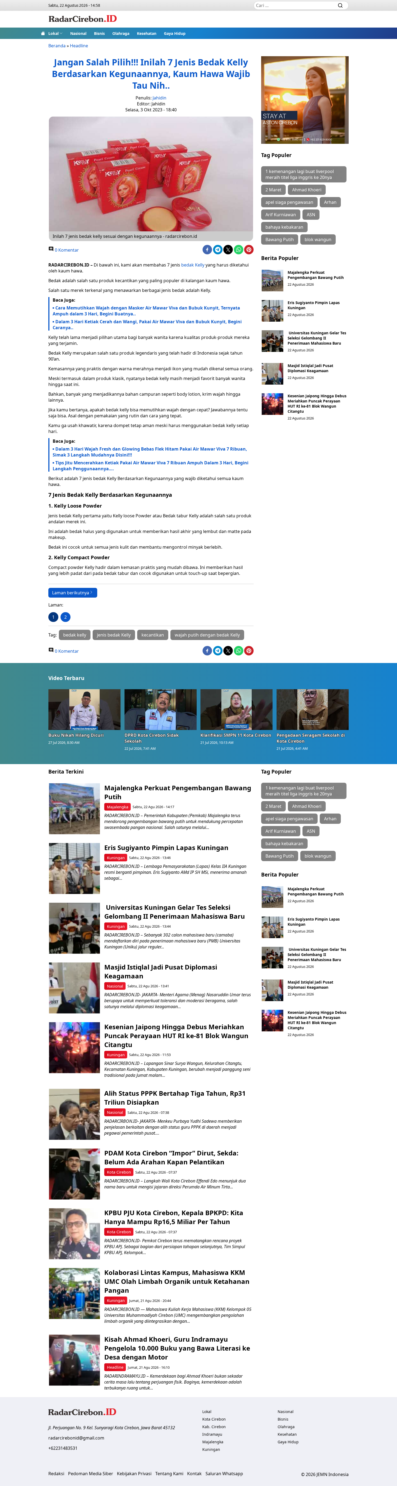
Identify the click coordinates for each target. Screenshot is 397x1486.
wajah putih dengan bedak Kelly (207, 635)
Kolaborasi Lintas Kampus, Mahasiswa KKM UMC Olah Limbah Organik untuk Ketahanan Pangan (177, 1281)
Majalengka (117, 806)
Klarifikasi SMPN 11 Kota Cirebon (235, 735)
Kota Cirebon (119, 1172)
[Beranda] (43, 33)
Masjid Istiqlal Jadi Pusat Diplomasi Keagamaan (310, 368)
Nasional (78, 33)
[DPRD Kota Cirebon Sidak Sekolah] (161, 709)
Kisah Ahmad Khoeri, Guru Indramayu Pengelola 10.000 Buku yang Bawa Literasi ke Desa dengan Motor (177, 1348)
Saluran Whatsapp (224, 1474)
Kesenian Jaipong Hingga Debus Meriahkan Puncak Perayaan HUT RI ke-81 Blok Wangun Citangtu (317, 403)
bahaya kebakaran (284, 227)
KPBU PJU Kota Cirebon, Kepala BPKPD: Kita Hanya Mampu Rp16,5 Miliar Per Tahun (173, 1217)
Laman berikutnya (70, 593)
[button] (55, 33)
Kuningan (116, 857)
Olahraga (120, 33)
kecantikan (153, 635)
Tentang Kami (169, 1474)
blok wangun (318, 239)
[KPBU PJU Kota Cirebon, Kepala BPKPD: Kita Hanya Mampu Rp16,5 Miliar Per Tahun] (74, 1233)
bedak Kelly (192, 265)
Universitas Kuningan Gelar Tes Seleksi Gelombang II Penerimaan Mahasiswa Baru (317, 338)
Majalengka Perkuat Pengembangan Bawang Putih (316, 275)
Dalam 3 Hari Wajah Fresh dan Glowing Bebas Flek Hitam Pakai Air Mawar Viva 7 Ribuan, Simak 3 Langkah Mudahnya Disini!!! (150, 452)
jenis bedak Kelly (114, 635)
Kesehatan (146, 33)
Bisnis (99, 33)
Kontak (194, 1474)
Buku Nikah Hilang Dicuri (76, 735)
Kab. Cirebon (214, 1426)
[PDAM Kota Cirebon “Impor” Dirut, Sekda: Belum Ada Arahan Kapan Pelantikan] (74, 1174)
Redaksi (56, 1474)
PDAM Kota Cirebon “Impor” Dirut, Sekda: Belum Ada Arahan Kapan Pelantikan (171, 1157)
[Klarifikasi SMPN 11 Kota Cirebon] (236, 709)
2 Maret (273, 190)
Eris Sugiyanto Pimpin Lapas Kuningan (166, 847)
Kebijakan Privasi (134, 1474)
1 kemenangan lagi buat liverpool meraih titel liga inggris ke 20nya (299, 174)
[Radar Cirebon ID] (83, 19)
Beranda (57, 46)
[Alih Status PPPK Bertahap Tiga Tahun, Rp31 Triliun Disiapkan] (74, 1114)
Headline (79, 46)
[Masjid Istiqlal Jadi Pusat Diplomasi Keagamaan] (272, 374)
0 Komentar (66, 250)
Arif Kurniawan (280, 215)
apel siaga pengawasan (289, 202)
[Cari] (340, 5)
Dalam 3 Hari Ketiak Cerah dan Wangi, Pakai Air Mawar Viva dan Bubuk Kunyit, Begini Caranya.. (147, 325)
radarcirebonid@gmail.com (76, 1438)
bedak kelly (74, 635)
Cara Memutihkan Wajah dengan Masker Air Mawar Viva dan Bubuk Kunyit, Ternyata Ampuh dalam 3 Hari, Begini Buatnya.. (146, 311)
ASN (311, 215)
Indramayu (212, 1434)
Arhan (330, 202)
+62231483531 (63, 1448)
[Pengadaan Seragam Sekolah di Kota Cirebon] (313, 709)
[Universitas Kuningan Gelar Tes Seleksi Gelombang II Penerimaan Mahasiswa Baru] (272, 341)
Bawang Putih (279, 239)
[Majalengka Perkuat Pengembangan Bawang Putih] (272, 280)
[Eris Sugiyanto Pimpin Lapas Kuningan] (272, 311)
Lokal (53, 33)
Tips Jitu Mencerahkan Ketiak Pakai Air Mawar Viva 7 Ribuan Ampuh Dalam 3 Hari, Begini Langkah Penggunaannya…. (150, 466)
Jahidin (159, 98)
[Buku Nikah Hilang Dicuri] (84, 709)
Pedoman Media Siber (90, 1474)
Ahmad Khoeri (306, 190)
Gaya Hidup (175, 33)
